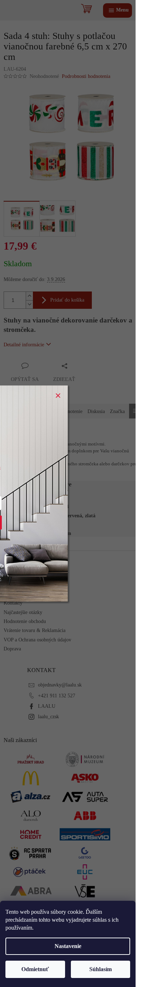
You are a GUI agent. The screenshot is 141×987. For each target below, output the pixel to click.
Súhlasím (100, 969)
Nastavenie (68, 946)
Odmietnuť (35, 969)
